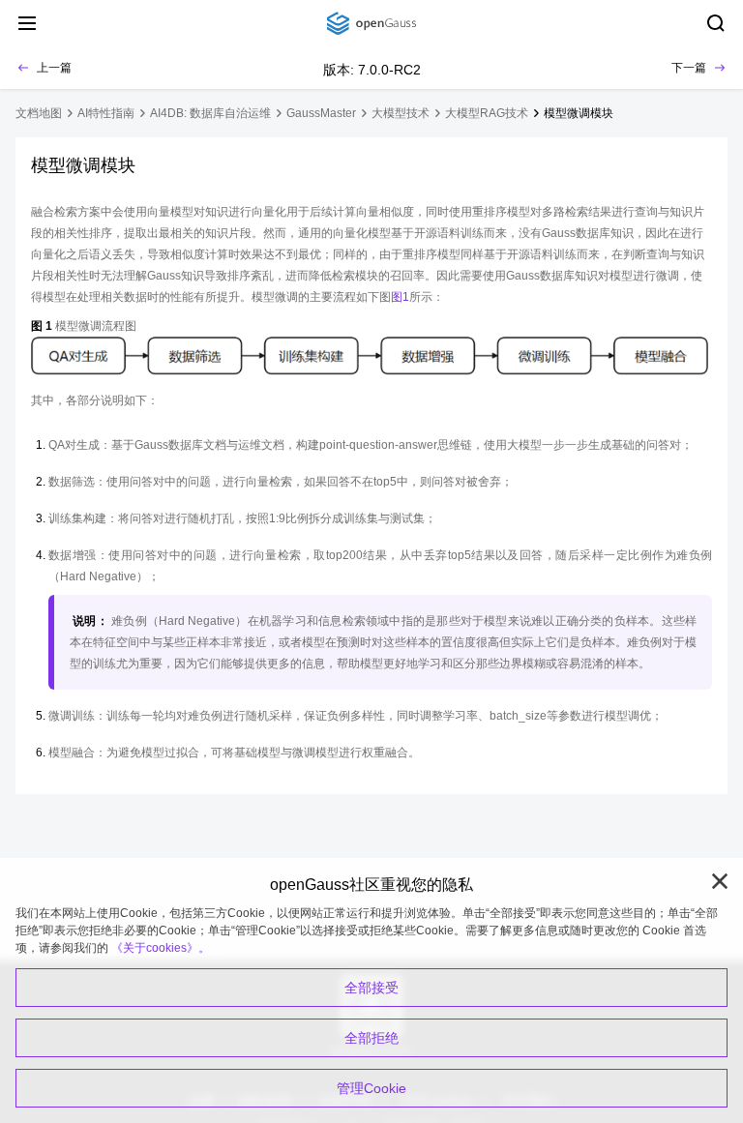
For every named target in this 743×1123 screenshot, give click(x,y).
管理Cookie (371, 1088)
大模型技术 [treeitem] (401, 113)
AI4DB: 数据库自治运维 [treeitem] (210, 113)
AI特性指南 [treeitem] (105, 113)
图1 (400, 297)
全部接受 (371, 987)
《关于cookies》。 (160, 948)
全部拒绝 (371, 1038)
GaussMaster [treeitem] (321, 113)
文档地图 (38, 113)
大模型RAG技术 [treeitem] (486, 113)
